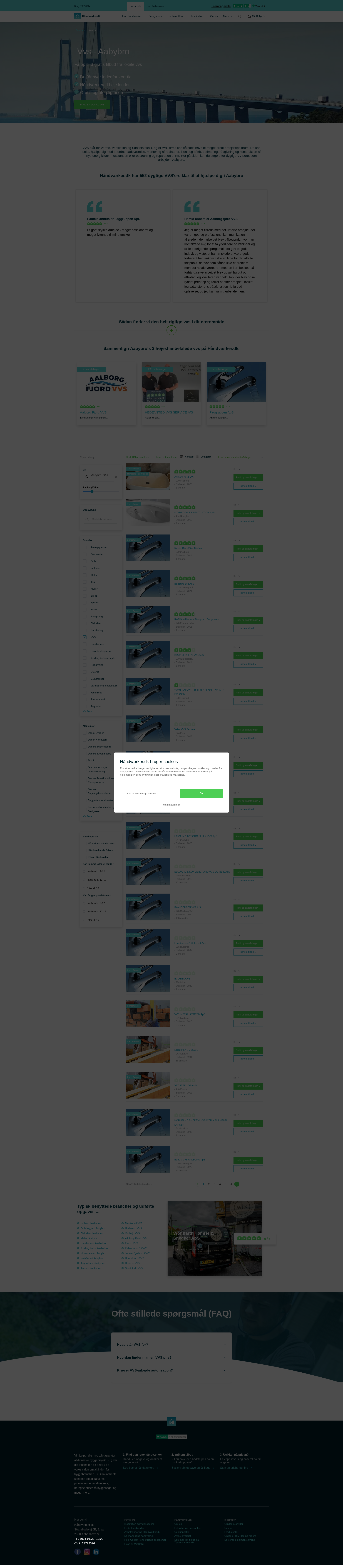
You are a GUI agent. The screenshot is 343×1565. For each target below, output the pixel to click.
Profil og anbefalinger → (248, 477)
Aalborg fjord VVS (224, 219)
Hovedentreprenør (101, 651)
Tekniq (91, 760)
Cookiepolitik (181, 1531)
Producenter (231, 1531)
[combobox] (101, 477)
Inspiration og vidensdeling (139, 1523)
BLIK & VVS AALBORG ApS (189, 1159)
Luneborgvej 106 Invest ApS (190, 943)
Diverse (95, 671)
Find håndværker (131, 16)
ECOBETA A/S (182, 978)
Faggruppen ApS (127, 219)
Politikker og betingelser (187, 1528)
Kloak (94, 609)
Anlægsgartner (99, 547)
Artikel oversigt (182, 1535)
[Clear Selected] (116, 477)
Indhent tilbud (176, 16)
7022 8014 (86, 1538)
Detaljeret (204, 456)
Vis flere (87, 711)
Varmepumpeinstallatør (104, 685)
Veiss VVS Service (184, 729)
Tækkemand (98, 699)
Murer (94, 588)
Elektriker (96, 623)
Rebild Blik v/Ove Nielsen (188, 548)
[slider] (101, 491)
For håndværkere (155, 6)
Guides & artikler (233, 1523)
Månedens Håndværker (101, 843)
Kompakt (188, 456)
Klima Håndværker (98, 857)
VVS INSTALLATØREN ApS (189, 1014)
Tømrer (95, 602)
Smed (94, 595)
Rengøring (97, 616)
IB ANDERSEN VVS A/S (187, 907)
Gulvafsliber (97, 678)
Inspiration (197, 16)
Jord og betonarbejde (103, 658)
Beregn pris (155, 16)
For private (135, 6)
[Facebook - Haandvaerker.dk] (79, 1552)
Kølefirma (96, 692)
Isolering (95, 568)
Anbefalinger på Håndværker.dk (142, 1531)
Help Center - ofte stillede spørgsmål (145, 1539)
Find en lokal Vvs (92, 104)
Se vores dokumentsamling (239, 1539)
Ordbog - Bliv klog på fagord (240, 1535)
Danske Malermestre (99, 746)
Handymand (98, 644)
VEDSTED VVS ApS (185, 1085)
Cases (228, 1528)
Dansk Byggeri (96, 732)
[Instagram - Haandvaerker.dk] (88, 1552)
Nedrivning (97, 630)
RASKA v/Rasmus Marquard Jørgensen (196, 619)
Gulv (93, 561)
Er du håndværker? (135, 1528)
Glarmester (97, 554)
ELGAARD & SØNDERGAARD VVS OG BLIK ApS (202, 871)
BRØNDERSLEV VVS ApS (189, 655)
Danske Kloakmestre (99, 753)
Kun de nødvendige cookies (141, 793)
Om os (214, 16)
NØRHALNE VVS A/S (186, 1049)
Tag (93, 581)
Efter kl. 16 (93, 888)
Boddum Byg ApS (184, 583)
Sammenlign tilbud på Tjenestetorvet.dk (186, 1541)
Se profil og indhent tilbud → (191, 1249)
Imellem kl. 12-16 (96, 879)
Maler (94, 575)
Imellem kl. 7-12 (96, 871)
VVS (93, 637)
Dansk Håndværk (97, 739)
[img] (239, 16)
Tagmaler (96, 706)
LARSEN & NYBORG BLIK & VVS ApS (195, 836)
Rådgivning (97, 664)
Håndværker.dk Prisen (100, 850)
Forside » (80, 30)
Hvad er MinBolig (134, 1543)
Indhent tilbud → (248, 486)
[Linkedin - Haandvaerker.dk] (97, 1552)
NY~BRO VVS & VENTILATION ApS (194, 512)
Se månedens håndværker (139, 1535)
